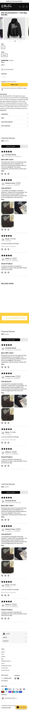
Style (2, 52)
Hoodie (4, 55)
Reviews (3, 656)
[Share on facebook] (2, 174)
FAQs (2, 654)
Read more (3, 110)
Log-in (2, 663)
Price (2, 62)
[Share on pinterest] (8, 174)
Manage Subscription (6, 665)
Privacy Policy (4, 668)
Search (3, 652)
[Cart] (23, 6)
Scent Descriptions (7, 122)
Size (2, 44)
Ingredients (4, 114)
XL (3, 47)
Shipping (3, 81)
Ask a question (5, 126)
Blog (2, 658)
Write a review (10, 146)
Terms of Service (5, 670)
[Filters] (22, 146)
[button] (4, 60)
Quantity (4, 74)
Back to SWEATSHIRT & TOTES (15, 318)
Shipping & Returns (6, 661)
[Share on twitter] (5, 174)
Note (2, 118)
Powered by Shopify (6, 707)
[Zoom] (23, 37)
